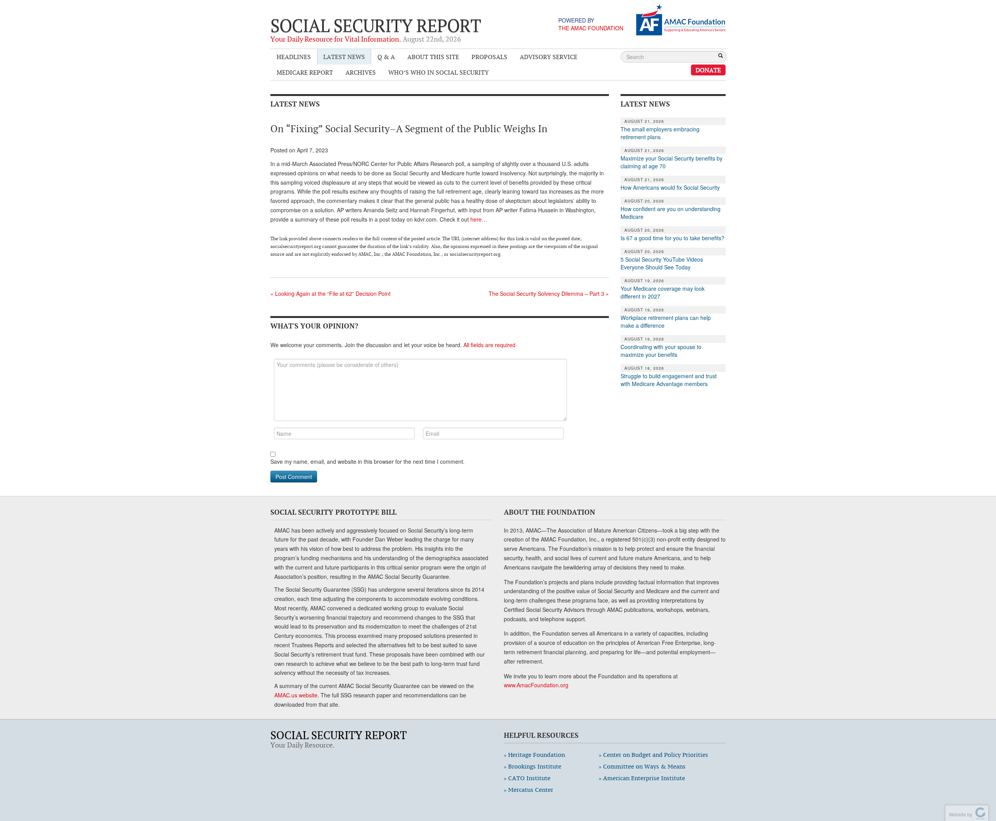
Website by (959, 814)
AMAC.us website (295, 695)
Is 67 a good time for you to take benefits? (672, 238)
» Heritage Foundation (534, 754)
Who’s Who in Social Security (438, 72)
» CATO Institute (527, 778)
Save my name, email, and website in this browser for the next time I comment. (367, 461)
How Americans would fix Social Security (670, 187)
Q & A (386, 56)
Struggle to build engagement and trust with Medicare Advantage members (669, 380)
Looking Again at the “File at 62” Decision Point (330, 293)
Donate (708, 70)
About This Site (433, 56)
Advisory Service (548, 56)
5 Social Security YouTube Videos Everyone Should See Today (662, 263)
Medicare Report (305, 72)
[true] (720, 56)
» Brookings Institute (532, 766)
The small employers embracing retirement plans (660, 133)
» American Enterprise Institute (642, 778)
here (476, 219)
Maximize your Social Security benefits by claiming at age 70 (671, 162)
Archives (360, 72)
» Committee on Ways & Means (642, 766)
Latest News (344, 56)
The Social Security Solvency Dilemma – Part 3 (549, 293)
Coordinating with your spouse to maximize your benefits (661, 350)
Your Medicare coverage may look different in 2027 (663, 292)
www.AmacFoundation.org (536, 685)
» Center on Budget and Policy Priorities (653, 754)
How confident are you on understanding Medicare (671, 212)
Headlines (294, 56)
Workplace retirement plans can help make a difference (666, 321)
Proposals (489, 56)
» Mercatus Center (528, 789)
